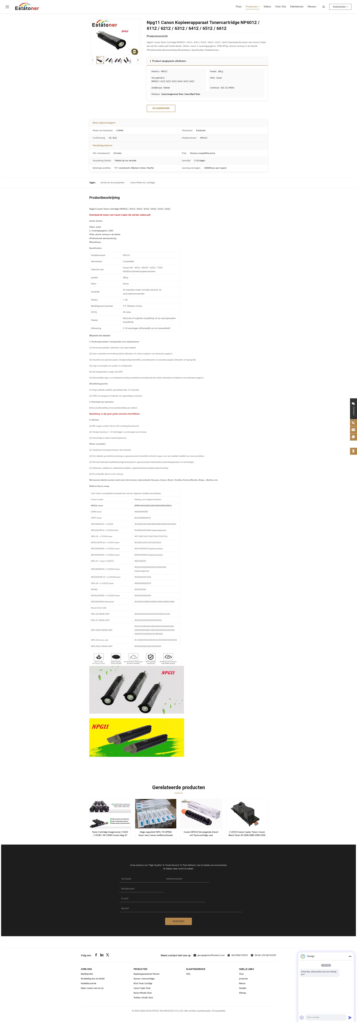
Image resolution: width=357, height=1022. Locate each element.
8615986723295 (239, 955)
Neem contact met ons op (92, 988)
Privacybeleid (218, 1011)
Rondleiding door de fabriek (93, 979)
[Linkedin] (102, 955)
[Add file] (302, 1017)
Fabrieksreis (296, 6)
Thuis (239, 6)
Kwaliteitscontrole (88, 984)
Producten (252, 6)
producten (243, 979)
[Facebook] (96, 955)
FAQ (188, 974)
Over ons (280, 6)
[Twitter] (107, 955)
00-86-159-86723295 (265, 955)
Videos (267, 6)
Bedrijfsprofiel (87, 974)
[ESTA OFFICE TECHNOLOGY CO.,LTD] (27, 7)
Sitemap (242, 993)
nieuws (312, 6)
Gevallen (242, 988)
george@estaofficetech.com (211, 955)
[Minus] (350, 956)
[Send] (350, 1017)
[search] (323, 7)
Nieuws (242, 984)
